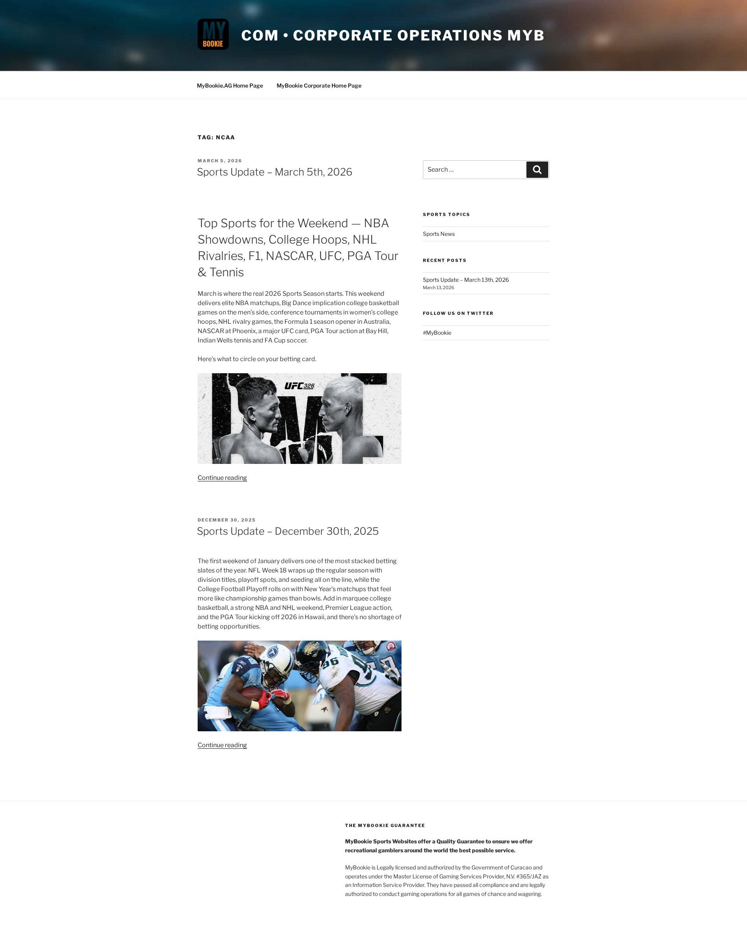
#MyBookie (437, 332)
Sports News (439, 233)
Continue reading (222, 477)
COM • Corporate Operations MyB (393, 35)
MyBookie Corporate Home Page (319, 85)
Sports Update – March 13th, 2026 (466, 279)
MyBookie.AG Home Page (230, 85)
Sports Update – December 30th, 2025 (288, 531)
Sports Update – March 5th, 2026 (274, 172)
